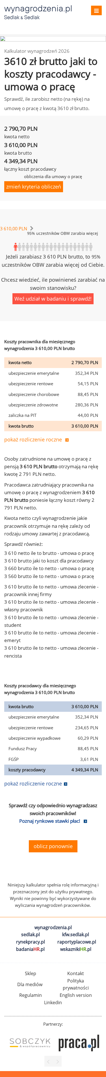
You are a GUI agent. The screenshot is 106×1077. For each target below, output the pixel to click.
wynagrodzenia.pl (53, 927)
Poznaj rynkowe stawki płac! (49, 821)
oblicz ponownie (53, 846)
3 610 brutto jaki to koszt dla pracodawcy (49, 560)
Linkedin (53, 1002)
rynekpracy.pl (30, 942)
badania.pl (30, 949)
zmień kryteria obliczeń (33, 186)
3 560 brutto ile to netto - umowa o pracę (49, 576)
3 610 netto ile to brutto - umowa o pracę (49, 553)
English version (76, 995)
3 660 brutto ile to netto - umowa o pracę (49, 568)
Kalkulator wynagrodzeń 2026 (37, 51)
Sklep (30, 973)
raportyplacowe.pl (76, 942)
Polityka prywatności (76, 984)
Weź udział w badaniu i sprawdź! (53, 298)
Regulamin (30, 995)
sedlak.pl (30, 934)
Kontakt (75, 973)
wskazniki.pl (75, 949)
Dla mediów (29, 984)
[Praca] (77, 1043)
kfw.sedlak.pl (75, 934)
